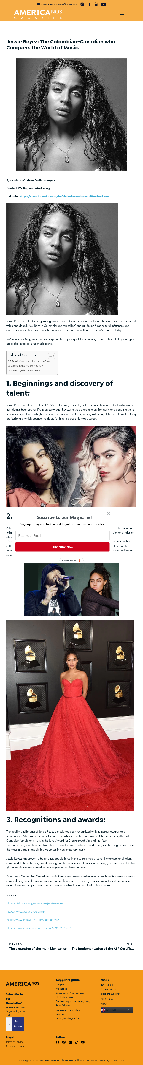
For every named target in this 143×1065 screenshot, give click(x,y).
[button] (62, 524)
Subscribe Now (62, 547)
